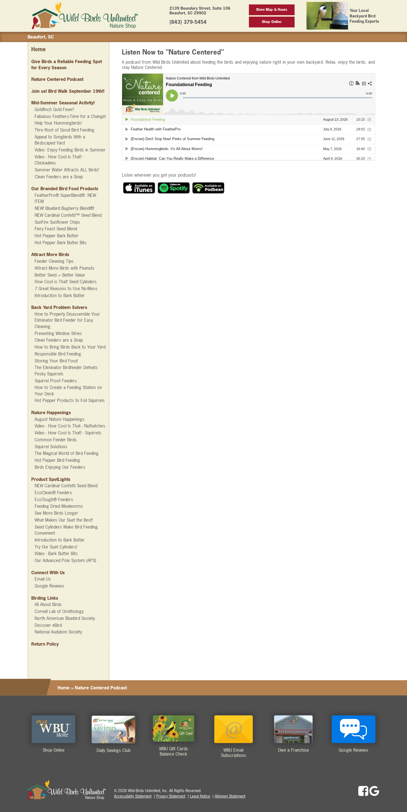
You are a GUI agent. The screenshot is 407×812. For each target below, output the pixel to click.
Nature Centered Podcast (57, 79)
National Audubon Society (58, 632)
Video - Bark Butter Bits (56, 553)
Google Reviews (49, 586)
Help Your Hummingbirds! (58, 123)
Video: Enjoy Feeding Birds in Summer (70, 150)
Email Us (43, 579)
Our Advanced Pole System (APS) (65, 560)
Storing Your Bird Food (56, 361)
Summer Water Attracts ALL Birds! (67, 170)
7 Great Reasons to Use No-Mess (66, 288)
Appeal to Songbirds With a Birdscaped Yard (60, 140)
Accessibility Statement (132, 796)
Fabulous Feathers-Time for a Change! (70, 116)
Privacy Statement (170, 796)
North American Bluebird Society (65, 618)
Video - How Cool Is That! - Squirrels (68, 433)
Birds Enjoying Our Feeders (60, 467)
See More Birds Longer (56, 513)
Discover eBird (48, 625)
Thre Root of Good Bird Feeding (64, 130)
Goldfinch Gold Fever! (54, 109)
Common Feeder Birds (56, 440)
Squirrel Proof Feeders (56, 381)
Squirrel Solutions (51, 447)
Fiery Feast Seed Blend (56, 229)
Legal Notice (200, 796)
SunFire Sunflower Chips (57, 222)
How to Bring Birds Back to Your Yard (70, 347)
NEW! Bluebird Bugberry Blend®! (64, 208)
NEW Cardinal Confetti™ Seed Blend (68, 215)
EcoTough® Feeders (54, 499)
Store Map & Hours (271, 9)
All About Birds (48, 604)
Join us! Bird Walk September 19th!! (67, 91)
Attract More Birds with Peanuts (64, 268)
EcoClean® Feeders (53, 492)
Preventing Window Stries (58, 333)
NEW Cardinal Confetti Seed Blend (66, 486)
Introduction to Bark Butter (60, 295)
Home (38, 49)
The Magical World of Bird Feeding (67, 453)
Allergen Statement (230, 796)
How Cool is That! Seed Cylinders (66, 282)
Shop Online (271, 21)
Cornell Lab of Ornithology (59, 611)
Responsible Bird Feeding (58, 354)
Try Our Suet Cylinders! (56, 547)
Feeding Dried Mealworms (59, 506)
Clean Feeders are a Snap (59, 177)
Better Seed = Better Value (60, 275)
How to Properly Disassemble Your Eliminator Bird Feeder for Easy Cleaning (67, 320)
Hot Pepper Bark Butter (56, 236)
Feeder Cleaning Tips (54, 261)
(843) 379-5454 (188, 22)
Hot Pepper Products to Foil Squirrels (70, 400)
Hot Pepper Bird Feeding (57, 460)
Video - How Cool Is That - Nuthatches (70, 426)
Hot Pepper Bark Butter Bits (61, 242)
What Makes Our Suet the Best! (64, 520)
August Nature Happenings (59, 419)
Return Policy (45, 644)
